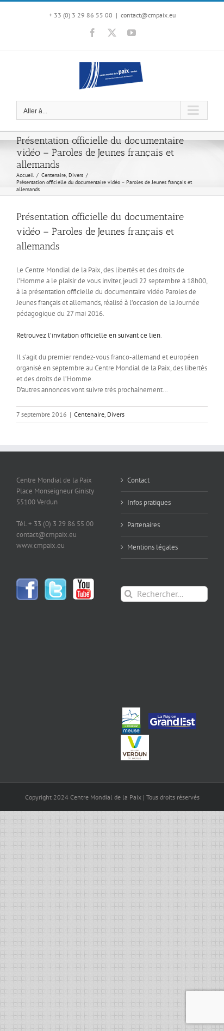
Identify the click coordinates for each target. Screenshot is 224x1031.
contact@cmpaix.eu (148, 15)
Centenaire (89, 414)
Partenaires (143, 524)
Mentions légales (152, 547)
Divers (116, 414)
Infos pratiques (149, 502)
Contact (138, 480)
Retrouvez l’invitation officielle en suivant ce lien (88, 335)
